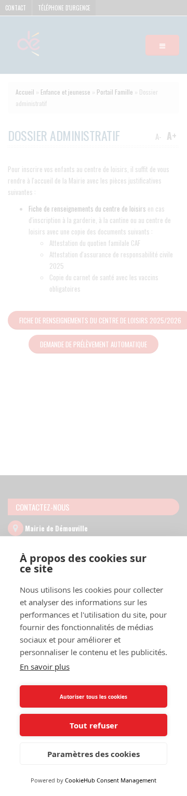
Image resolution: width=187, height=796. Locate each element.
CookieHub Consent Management (110, 780)
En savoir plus (45, 666)
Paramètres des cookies (93, 754)
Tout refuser (94, 725)
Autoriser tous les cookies (93, 696)
